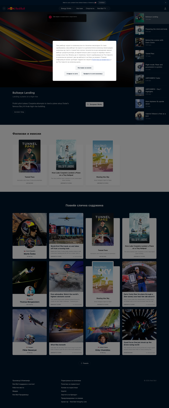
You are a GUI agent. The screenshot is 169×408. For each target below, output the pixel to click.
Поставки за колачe (84, 68)
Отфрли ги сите (72, 73)
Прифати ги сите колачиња (93, 73)
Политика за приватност (101, 59)
